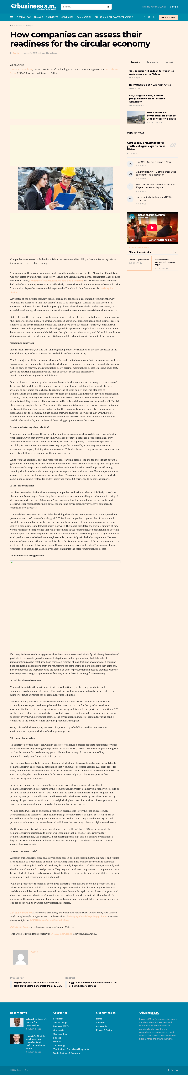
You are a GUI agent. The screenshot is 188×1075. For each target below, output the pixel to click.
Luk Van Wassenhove (21, 69)
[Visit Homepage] (33, 6)
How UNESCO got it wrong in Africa (150, 84)
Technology (24, 17)
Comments (52, 17)
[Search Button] (109, 7)
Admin (16, 53)
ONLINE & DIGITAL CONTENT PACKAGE (114, 17)
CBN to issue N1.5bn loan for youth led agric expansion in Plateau (146, 146)
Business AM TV (61, 1026)
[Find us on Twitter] (149, 17)
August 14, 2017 (30, 53)
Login (175, 7)
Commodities (84, 17)
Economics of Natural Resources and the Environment (56, 280)
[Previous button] (171, 252)
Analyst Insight (60, 1022)
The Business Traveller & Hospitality (71, 1049)
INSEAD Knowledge (61, 933)
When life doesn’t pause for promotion (36, 1022)
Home (12, 26)
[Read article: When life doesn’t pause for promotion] (17, 1022)
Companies (67, 17)
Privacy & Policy (104, 1030)
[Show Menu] (11, 17)
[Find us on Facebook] (144, 17)
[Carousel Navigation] (173, 252)
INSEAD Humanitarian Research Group (49, 920)
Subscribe (169, 17)
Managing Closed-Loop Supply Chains (87, 916)
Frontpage (58, 1019)
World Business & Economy (66, 1053)
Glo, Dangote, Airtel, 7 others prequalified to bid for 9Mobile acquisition (147, 98)
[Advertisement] (65, 98)
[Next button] (175, 252)
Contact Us (101, 1026)
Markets (57, 1041)
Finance (38, 17)
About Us (100, 1022)
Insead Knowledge (24, 26)
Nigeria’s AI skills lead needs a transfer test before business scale (36, 1042)
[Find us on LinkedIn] (154, 17)
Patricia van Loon (19, 927)
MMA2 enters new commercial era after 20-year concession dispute (162, 115)
